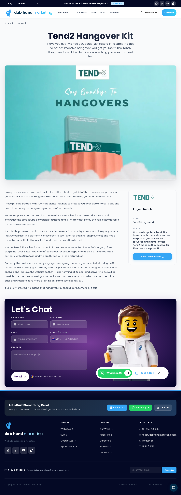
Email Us (164, 407)
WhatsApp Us (142, 407)
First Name (17, 317)
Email (14, 332)
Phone (59, 332)
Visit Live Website (151, 256)
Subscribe (169, 470)
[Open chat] (174, 488)
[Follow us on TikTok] (31, 450)
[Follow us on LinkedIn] (15, 450)
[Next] (150, 3)
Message (16, 347)
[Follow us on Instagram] (8, 450)
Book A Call (119, 407)
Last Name (56, 317)
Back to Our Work (17, 23)
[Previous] (37, 3)
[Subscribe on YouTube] (23, 450)
